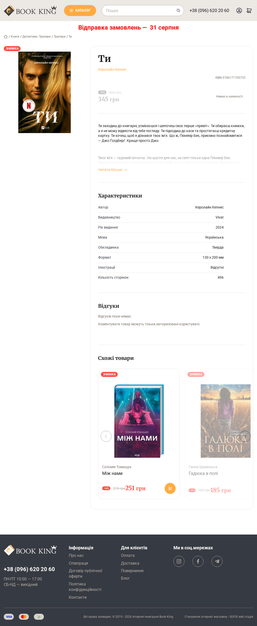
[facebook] (198, 561)
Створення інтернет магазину (206, 616)
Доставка (130, 563)
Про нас (76, 555)
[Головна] (6, 37)
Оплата (128, 555)
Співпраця (78, 563)
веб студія (246, 616)
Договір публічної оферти (85, 573)
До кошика (170, 488)
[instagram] (178, 561)
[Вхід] (239, 11)
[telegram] (217, 561)
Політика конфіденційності (85, 587)
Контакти (78, 597)
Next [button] (244, 436)
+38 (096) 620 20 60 (209, 10)
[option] (139, 434)
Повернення (132, 570)
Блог (125, 578)
